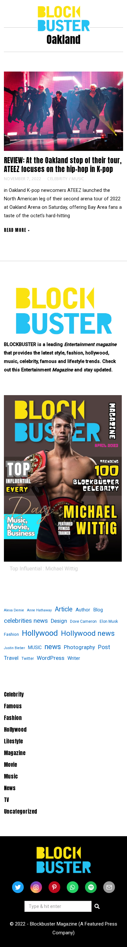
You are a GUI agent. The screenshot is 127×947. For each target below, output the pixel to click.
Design (59, 621)
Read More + (17, 230)
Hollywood (40, 633)
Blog (98, 610)
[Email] (109, 887)
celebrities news (26, 620)
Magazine (14, 753)
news (53, 647)
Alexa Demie (14, 610)
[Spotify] (91, 887)
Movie (10, 764)
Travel (11, 658)
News (10, 788)
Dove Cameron (83, 621)
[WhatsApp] (72, 887)
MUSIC (35, 647)
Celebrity (57, 178)
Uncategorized (20, 811)
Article (64, 609)
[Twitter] (18, 887)
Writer (73, 658)
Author (83, 610)
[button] (97, 906)
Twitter (27, 658)
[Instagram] (36, 887)
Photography (79, 647)
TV (6, 800)
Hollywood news (88, 633)
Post (104, 647)
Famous (13, 706)
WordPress (50, 658)
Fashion (11, 634)
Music (78, 178)
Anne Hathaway (39, 610)
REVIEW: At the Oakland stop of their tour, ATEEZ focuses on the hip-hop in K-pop (62, 164)
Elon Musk (109, 621)
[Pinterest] (54, 887)
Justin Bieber (14, 648)
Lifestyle (13, 741)
